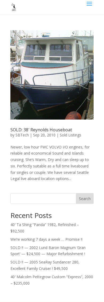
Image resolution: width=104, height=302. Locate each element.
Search (85, 198)
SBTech (22, 134)
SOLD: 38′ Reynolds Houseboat (41, 130)
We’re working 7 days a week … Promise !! (46, 239)
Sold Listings (70, 134)
